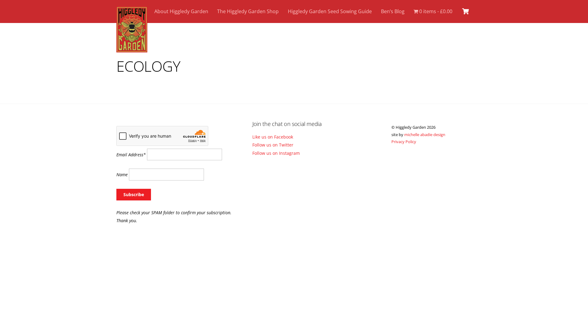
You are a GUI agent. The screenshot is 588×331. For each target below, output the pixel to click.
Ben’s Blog (393, 11)
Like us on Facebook (272, 137)
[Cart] (465, 11)
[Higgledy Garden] (131, 49)
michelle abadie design (424, 134)
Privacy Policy (403, 141)
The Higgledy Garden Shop (248, 11)
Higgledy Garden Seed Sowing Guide (330, 11)
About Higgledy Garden (181, 11)
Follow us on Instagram (276, 153)
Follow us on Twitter (272, 145)
